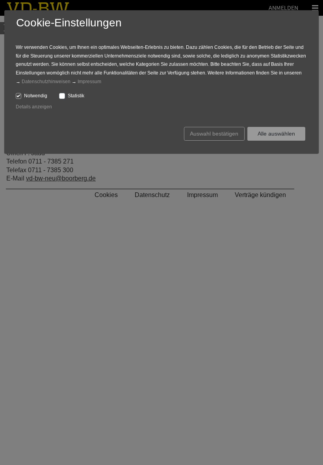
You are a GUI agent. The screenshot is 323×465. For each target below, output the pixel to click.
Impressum (89, 81)
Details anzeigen (34, 106)
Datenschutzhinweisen (46, 81)
